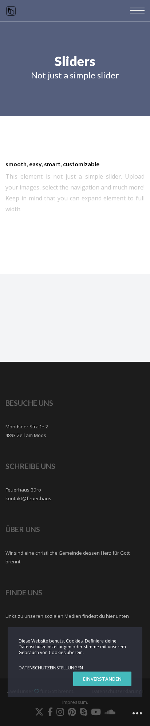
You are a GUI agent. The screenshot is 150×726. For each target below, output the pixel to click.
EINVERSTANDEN (102, 679)
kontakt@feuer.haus (28, 498)
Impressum (74, 702)
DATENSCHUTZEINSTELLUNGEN (51, 668)
